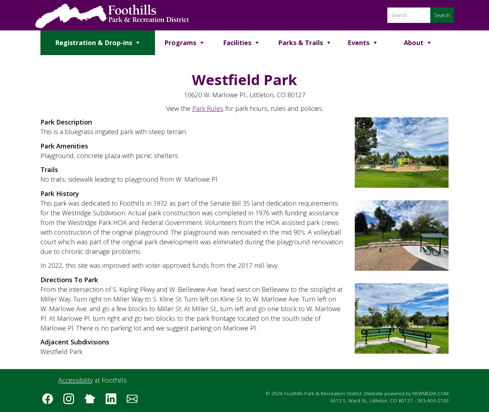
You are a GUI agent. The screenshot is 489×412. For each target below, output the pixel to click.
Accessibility (75, 380)
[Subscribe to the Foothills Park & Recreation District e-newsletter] (134, 401)
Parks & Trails (300, 42)
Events (358, 42)
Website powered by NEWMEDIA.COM (407, 393)
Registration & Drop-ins (93, 42)
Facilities (237, 42)
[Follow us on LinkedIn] (113, 401)
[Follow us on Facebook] (50, 401)
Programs (180, 42)
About (413, 42)
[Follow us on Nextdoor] (92, 401)
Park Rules (207, 108)
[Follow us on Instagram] (71, 401)
